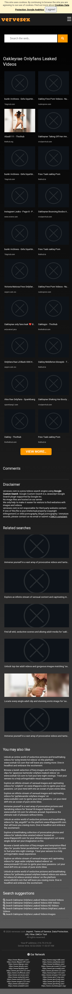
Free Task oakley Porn (49, 174)
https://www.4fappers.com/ (18, 960)
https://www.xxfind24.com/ (18, 984)
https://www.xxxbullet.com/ (18, 977)
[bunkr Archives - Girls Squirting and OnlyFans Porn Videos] (19, 93)
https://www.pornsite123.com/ (18, 971)
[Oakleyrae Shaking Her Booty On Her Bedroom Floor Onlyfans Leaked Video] (53, 394)
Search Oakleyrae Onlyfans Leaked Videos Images (30, 914)
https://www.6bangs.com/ (18, 964)
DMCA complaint (58, 516)
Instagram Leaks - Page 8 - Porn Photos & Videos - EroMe (32, 211)
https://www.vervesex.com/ (18, 975)
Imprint (29, 931)
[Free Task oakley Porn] (53, 169)
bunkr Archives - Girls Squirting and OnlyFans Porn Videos (32, 98)
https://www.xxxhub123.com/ (18, 979)
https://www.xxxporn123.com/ (18, 981)
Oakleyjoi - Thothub (47, 324)
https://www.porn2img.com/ (53, 979)
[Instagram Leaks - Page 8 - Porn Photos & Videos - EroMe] (19, 206)
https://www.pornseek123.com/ (53, 966)
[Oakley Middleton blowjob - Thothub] (53, 356)
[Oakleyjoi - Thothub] (53, 319)
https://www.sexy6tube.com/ (53, 962)
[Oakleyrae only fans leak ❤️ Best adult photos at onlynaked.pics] (19, 319)
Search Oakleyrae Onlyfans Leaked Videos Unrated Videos (34, 900)
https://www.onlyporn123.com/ (54, 975)
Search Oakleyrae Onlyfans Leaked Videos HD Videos (32, 905)
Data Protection (60, 931)
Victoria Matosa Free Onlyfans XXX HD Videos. (27, 286)
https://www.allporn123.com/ (53, 973)
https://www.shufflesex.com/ (18, 973)
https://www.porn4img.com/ (53, 984)
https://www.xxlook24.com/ (18, 986)
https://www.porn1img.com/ (53, 977)
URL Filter (29, 934)
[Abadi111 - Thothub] (19, 131)
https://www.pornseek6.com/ (53, 968)
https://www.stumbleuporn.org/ (53, 986)
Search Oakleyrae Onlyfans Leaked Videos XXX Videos (32, 902)
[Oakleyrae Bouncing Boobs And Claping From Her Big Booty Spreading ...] (53, 206)
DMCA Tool (41, 934)
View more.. (36, 451)
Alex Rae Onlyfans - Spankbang (19, 399)
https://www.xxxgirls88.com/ (53, 960)
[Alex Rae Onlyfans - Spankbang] (19, 394)
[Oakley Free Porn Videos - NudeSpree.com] (53, 93)
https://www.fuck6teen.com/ (54, 964)
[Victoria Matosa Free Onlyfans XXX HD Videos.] (19, 281)
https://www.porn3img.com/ (53, 981)
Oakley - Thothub (12, 437)
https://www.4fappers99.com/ (18, 962)
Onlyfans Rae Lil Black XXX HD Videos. (23, 361)
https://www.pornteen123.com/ (54, 971)
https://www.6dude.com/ (18, 966)
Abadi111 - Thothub (14, 136)
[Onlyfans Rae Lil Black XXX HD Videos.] (19, 356)
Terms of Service (42, 931)
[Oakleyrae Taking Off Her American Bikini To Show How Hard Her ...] (53, 131)
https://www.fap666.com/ (18, 968)
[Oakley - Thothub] (19, 432)
